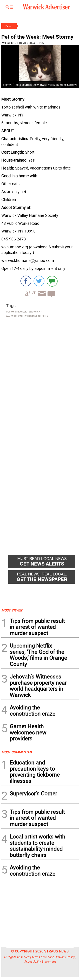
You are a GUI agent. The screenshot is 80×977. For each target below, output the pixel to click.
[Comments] (52, 281)
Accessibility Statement (40, 961)
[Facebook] (25, 281)
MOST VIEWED (12, 610)
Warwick (8, 43)
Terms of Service (43, 957)
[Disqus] (40, 375)
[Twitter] (39, 281)
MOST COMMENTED (16, 752)
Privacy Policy (65, 957)
